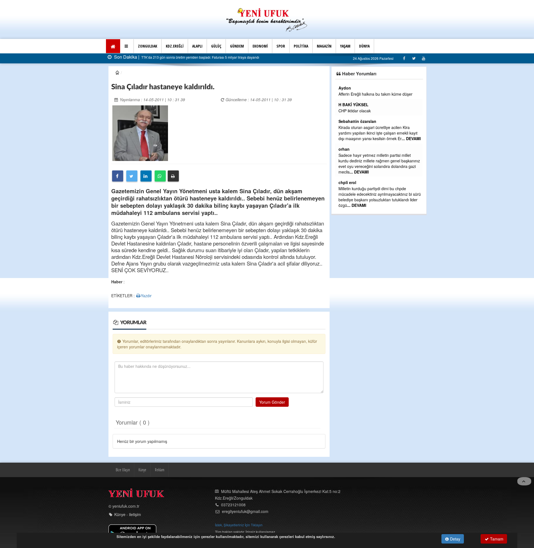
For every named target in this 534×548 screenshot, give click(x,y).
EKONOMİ (260, 46)
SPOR (280, 46)
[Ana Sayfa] (267, 19)
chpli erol (347, 182)
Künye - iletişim (127, 514)
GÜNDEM (237, 46)
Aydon (344, 88)
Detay (454, 539)
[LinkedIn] (146, 176)
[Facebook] (404, 58)
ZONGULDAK (147, 46)
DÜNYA (364, 46)
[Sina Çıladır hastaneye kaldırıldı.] (140, 132)
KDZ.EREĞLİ (175, 46)
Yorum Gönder (272, 402)
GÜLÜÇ (216, 46)
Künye (142, 469)
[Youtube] (423, 58)
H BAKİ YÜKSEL (353, 104)
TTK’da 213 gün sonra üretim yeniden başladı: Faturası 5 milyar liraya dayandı (199, 57)
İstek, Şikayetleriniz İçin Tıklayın (239, 524)
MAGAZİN (324, 46)
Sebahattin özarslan (357, 121)
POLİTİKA (301, 46)
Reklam (159, 469)
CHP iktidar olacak (354, 110)
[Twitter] (414, 58)
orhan (344, 149)
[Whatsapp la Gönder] (160, 176)
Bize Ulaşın (123, 469)
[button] (127, 46)
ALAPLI (197, 46)
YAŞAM (345, 46)
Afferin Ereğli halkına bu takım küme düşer (375, 94)
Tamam (496, 539)
